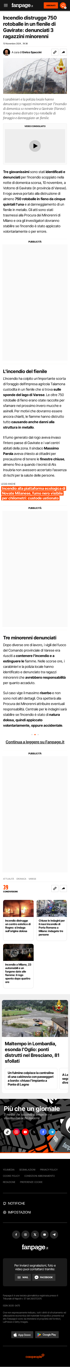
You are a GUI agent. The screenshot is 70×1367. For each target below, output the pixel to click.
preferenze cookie (31, 1182)
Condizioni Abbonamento (39, 1175)
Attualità (8, 879)
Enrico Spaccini (31, 52)
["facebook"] (43, 1132)
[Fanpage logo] (22, 5)
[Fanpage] (35, 1247)
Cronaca (21, 879)
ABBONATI (50, 5)
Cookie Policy (11, 1175)
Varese (32, 879)
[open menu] (4, 5)
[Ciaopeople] (35, 1356)
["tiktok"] (7, 1132)
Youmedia (9, 1169)
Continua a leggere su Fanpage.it (35, 742)
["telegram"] (52, 1132)
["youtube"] (25, 1132)
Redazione (9, 1182)
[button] (63, 52)
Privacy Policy (49, 1169)
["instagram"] (16, 1132)
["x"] (34, 1132)
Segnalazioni (27, 1169)
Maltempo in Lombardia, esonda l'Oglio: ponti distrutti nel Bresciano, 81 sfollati (32, 1052)
